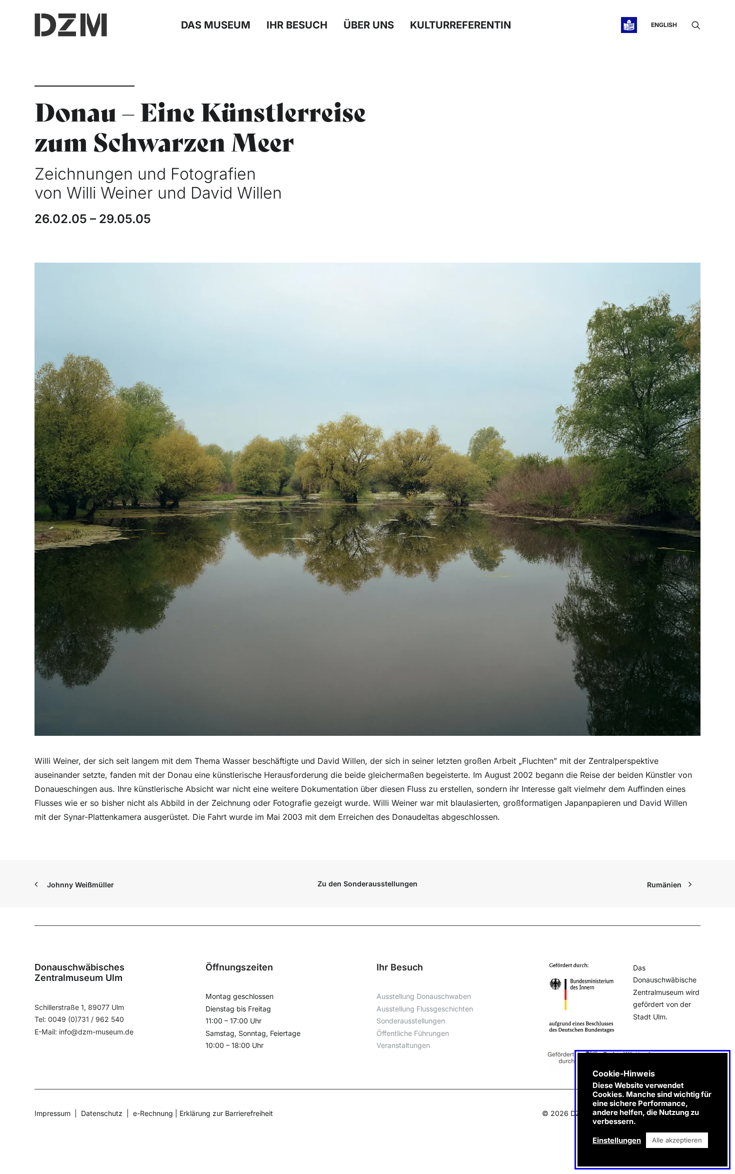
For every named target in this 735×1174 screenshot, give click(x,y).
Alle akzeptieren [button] (677, 1140)
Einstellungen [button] (616, 1140)
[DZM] (70, 25)
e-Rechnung (153, 1113)
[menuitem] (696, 25)
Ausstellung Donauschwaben (423, 996)
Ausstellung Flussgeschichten (424, 1008)
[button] (696, 25)
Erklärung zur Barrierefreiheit (226, 1113)
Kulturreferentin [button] (460, 25)
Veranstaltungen (403, 1045)
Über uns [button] (369, 25)
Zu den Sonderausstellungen (368, 883)
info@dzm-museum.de (96, 1031)
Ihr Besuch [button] (297, 25)
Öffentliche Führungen (412, 1033)
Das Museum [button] (215, 25)
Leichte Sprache (630, 25)
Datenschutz (101, 1113)
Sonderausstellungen (410, 1020)
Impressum (52, 1113)
